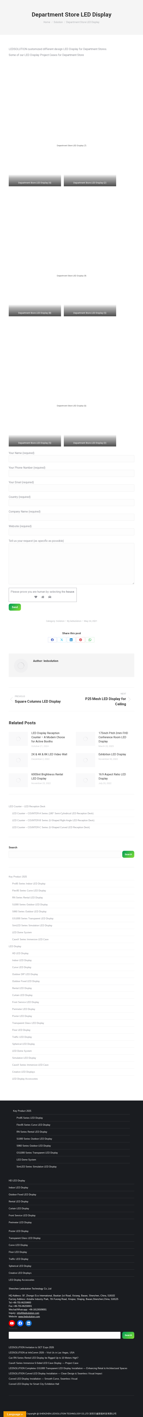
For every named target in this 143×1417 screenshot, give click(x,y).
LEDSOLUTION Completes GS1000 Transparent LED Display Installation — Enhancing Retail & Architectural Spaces (68, 1368)
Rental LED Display (22, 988)
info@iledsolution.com (28, 1313)
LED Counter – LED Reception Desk (27, 806)
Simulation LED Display (24, 1058)
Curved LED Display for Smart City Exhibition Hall (34, 1384)
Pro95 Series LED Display (30, 1118)
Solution (60, 621)
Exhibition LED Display (112, 754)
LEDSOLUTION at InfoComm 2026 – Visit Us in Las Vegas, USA (41, 1352)
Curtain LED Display (22, 995)
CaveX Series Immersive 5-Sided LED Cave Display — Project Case (43, 1363)
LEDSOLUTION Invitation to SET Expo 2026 (31, 1347)
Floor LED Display (21, 1030)
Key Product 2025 (18, 876)
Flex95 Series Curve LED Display (29, 890)
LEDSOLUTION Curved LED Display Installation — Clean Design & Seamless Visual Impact (55, 1373)
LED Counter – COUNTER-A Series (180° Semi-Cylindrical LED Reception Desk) (52, 813)
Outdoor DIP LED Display (25, 974)
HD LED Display (20, 953)
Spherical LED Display (23, 1044)
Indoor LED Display (22, 960)
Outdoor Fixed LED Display (26, 981)
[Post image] (18, 739)
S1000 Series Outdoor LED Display (30, 904)
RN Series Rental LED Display (27, 897)
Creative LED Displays (23, 1072)
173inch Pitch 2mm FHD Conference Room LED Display (113, 737)
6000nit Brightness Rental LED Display (47, 776)
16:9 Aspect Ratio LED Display (112, 776)
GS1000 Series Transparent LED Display (33, 918)
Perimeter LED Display (23, 1009)
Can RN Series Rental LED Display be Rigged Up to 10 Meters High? (43, 1358)
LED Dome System (22, 932)
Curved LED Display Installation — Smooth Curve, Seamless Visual (43, 1378)
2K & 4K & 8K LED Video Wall (49, 754)
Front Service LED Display (25, 1002)
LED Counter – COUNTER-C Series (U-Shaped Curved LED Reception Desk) (51, 827)
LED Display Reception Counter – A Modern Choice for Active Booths (48, 737)
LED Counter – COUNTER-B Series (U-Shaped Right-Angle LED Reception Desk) (53, 820)
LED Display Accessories (25, 1079)
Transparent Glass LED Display (28, 1023)
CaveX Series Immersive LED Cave (30, 939)
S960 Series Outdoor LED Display (29, 911)
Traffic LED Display (22, 1037)
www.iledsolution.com (29, 1316)
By (74, 621)
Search (13, 847)
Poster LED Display (22, 1016)
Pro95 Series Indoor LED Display (29, 883)
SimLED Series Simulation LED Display (32, 925)
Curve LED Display (21, 967)
